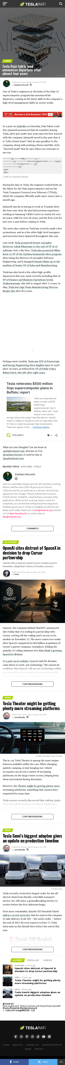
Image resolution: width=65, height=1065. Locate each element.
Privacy (39, 1049)
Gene (16, 574)
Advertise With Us (52, 1045)
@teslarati (8, 1003)
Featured (27, 467)
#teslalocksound (28, 1008)
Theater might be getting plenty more (39, 786)
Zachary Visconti (21, 85)
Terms (28, 1049)
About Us (18, 1045)
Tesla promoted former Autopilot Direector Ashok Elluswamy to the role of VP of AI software (30, 246)
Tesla (38, 467)
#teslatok (15, 1008)
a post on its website (17, 661)
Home (6, 1045)
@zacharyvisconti (12, 454)
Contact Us (32, 1045)
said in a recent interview (16, 915)
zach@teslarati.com (13, 451)
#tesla (6, 1008)
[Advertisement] (32, 325)
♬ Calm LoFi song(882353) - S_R (19, 1010)
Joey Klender (19, 717)
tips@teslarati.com (13, 458)
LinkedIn (21, 126)
